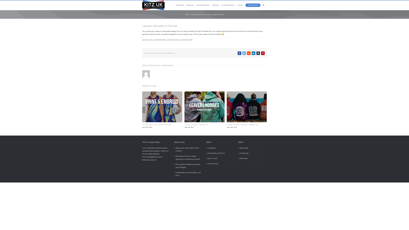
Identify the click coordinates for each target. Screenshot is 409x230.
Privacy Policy (212, 164)
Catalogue (211, 148)
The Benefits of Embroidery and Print (188, 174)
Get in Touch (212, 158)
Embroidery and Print (216, 153)
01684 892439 (153, 154)
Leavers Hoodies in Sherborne (177, 125)
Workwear (244, 158)
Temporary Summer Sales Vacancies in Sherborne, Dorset (188, 157)
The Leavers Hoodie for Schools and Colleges (188, 165)
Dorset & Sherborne (174, 40)
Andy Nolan (148, 40)
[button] (263, 5)
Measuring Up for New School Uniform (187, 149)
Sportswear (244, 148)
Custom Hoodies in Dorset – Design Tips (223, 125)
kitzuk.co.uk (151, 160)
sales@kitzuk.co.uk (155, 157)
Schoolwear (244, 153)
